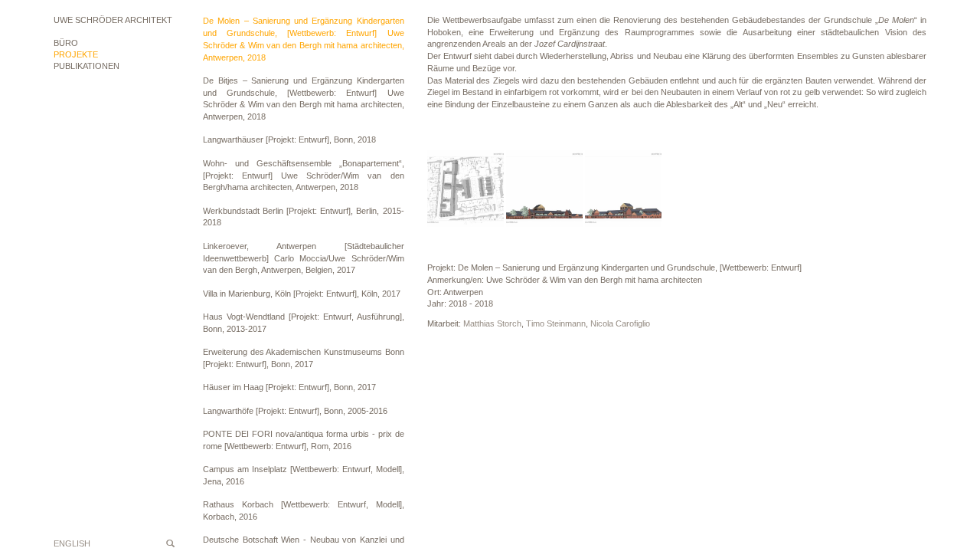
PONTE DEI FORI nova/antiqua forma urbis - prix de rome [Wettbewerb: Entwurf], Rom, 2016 (303, 440)
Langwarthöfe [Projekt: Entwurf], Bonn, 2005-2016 (295, 410)
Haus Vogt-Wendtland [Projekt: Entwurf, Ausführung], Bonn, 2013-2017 (303, 322)
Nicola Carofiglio (620, 323)
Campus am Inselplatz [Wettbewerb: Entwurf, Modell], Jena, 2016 (303, 475)
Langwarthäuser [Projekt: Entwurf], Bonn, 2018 (289, 139)
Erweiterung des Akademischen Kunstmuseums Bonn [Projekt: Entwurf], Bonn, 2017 (303, 358)
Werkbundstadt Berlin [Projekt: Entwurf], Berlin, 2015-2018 (303, 217)
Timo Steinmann (556, 323)
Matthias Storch (492, 323)
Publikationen (86, 66)
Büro (66, 43)
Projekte (76, 54)
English (72, 543)
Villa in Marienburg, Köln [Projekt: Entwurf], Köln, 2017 (301, 293)
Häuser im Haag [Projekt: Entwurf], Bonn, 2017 (289, 387)
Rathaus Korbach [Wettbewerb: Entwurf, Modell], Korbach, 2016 (303, 510)
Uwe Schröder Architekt (113, 20)
